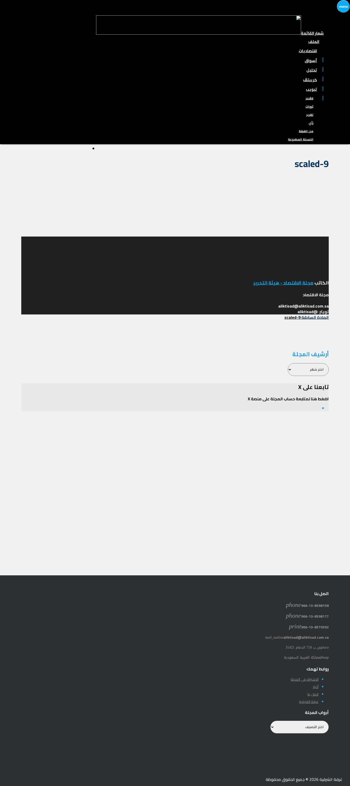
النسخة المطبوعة (300, 139)
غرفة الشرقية (308, 701)
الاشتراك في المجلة (304, 679)
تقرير (309, 115)
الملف (313, 41)
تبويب (311, 89)
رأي (310, 123)
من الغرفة (306, 131)
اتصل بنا (312, 694)
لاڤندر (309, 98)
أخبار (315, 686)
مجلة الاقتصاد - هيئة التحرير (283, 283)
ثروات (309, 106)
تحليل (311, 70)
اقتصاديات (308, 51)
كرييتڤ (310, 80)
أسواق (311, 60)
